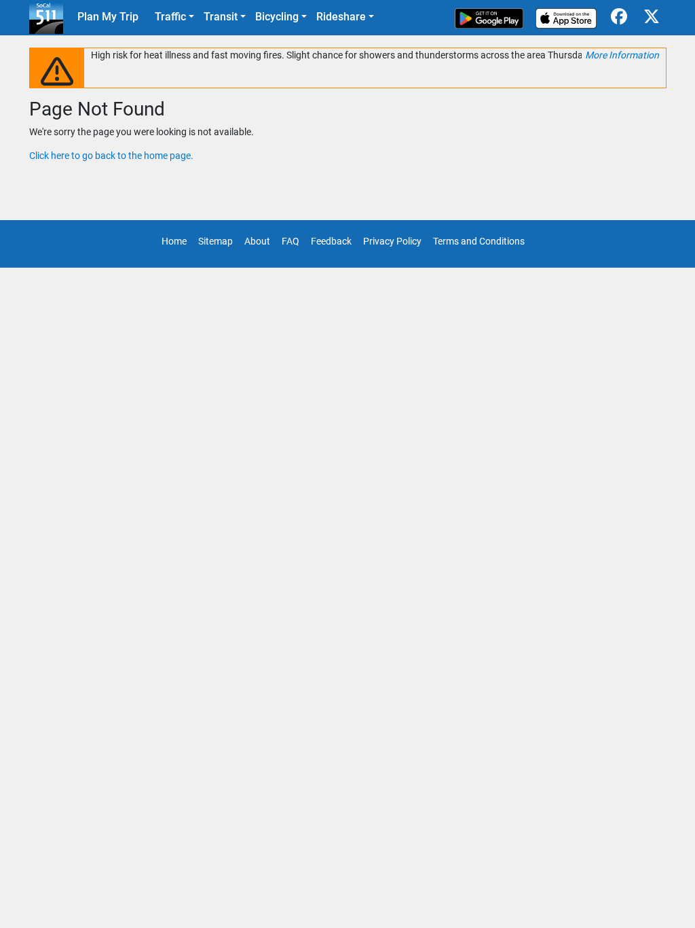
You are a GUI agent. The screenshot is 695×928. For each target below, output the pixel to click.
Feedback (331, 241)
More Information (622, 55)
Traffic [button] (170, 16)
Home (174, 241)
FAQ (290, 241)
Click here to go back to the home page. (111, 155)
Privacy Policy (392, 241)
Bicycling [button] (277, 16)
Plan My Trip (107, 16)
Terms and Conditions (479, 241)
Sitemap (215, 241)
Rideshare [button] (341, 16)
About (257, 241)
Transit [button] (221, 16)
